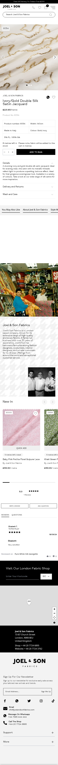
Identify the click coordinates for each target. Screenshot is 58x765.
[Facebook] (4, 701)
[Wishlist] (39, 7)
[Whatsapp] (17, 700)
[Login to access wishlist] (53, 97)
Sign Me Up (46, 692)
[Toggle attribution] (54, 622)
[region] (29, 606)
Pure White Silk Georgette (26, 554)
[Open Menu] (52, 7)
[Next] (52, 402)
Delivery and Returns (13, 187)
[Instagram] (41, 701)
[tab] (14, 506)
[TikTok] (53, 701)
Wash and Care (10, 194)
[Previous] (44, 402)
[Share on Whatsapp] (48, 97)
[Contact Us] (33, 7)
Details (6, 163)
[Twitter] (29, 701)
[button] (47, 556)
